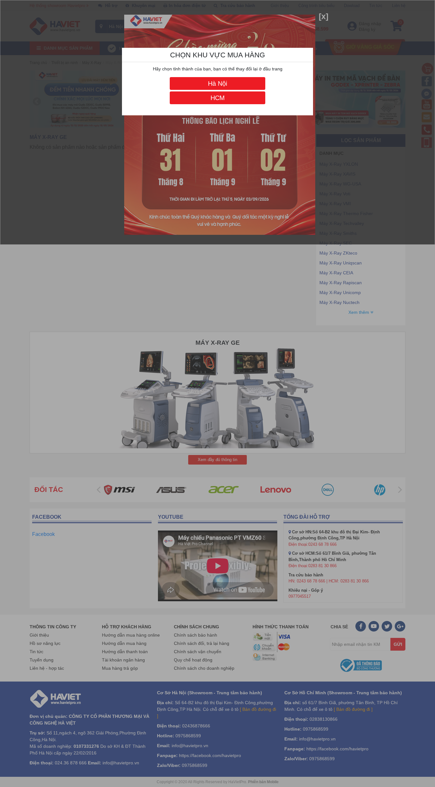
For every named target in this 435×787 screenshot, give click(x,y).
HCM (217, 97)
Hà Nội (217, 83)
